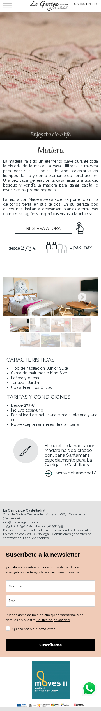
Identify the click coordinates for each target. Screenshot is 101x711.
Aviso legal (41, 534)
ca (76, 4)
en (88, 4)
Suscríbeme (50, 645)
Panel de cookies (36, 538)
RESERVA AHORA (43, 228)
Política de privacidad (19, 530)
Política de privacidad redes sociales (64, 530)
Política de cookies (17, 534)
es (82, 4)
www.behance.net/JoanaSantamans (77, 473)
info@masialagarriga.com (22, 522)
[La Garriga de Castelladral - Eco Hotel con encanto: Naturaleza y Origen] (49, 6)
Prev (18, 297)
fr (94, 4)
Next (82, 297)
